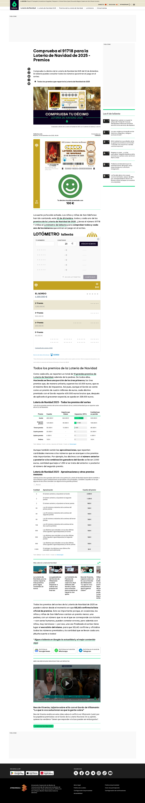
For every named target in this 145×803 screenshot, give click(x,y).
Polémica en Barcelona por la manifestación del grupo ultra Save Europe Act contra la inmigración (121, 166)
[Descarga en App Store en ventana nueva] (32, 775)
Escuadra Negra (76, 1)
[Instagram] (99, 775)
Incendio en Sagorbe (45, 1)
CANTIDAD (62, 240)
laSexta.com (37, 134)
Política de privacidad (112, 785)
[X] (29, 70)
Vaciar (73, 277)
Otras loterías (102, 8)
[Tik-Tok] (104, 775)
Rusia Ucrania (95, 1)
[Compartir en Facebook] (29, 73)
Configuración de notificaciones (115, 790)
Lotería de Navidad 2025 (47, 8)
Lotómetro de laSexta (55, 225)
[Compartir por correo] (29, 85)
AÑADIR (88, 244)
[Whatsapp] (87, 775)
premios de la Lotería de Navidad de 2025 (54, 221)
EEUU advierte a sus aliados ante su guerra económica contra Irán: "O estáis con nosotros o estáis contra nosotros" (122, 143)
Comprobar (90, 277)
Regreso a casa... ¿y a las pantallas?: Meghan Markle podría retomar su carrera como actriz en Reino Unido (123, 155)
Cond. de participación (112, 788)
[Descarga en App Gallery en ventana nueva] (47, 775)
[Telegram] (93, 775)
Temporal (55, 1)
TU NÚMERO (40, 240)
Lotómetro (90, 8)
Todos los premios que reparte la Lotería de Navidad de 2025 (63, 82)
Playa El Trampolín (32, 1)
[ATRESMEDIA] (19, 789)
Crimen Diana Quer (64, 1)
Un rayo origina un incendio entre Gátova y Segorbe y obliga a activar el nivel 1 (122, 133)
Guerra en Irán (86, 1)
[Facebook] (81, 775)
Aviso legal (77, 785)
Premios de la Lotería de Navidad (71, 8)
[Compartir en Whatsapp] (29, 77)
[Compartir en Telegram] (29, 81)
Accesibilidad (78, 793)
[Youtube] (110, 775)
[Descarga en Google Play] (17, 775)
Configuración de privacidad (83, 790)
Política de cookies (80, 788)
